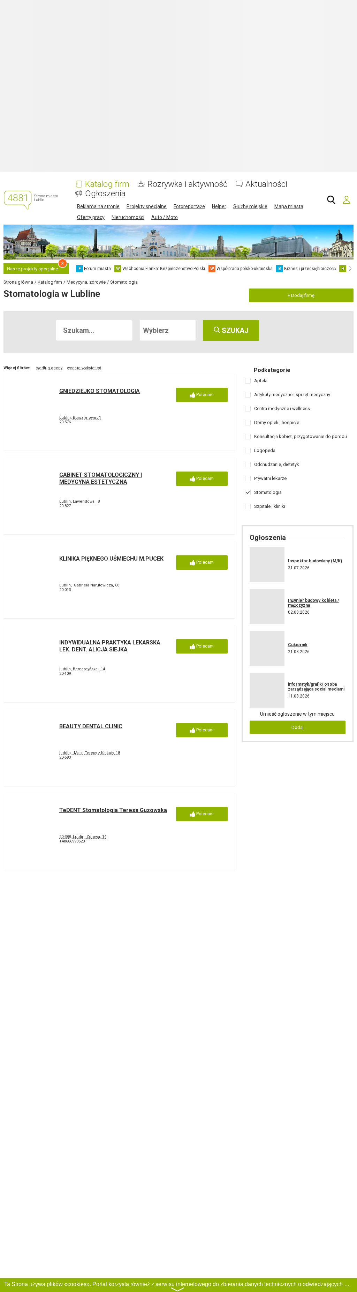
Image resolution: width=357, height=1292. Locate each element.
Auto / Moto (164, 217)
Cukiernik (297, 644)
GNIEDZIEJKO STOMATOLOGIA (99, 391)
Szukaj (234, 330)
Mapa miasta (288, 206)
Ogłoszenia (105, 193)
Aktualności (266, 184)
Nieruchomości (128, 217)
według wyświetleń (84, 368)
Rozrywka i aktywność (187, 184)
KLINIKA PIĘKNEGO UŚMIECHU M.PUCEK (111, 558)
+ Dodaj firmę (301, 295)
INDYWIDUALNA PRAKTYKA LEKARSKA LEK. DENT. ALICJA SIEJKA (109, 645)
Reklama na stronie (98, 206)
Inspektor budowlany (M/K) (315, 561)
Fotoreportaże (189, 206)
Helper (219, 206)
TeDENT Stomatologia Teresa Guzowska (113, 810)
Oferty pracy (91, 217)
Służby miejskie (250, 206)
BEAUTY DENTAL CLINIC (90, 726)
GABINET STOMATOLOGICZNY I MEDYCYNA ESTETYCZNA (100, 478)
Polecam (204, 394)
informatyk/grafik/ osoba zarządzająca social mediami (316, 687)
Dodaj (297, 727)
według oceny (49, 368)
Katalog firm (107, 184)
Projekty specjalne (147, 206)
